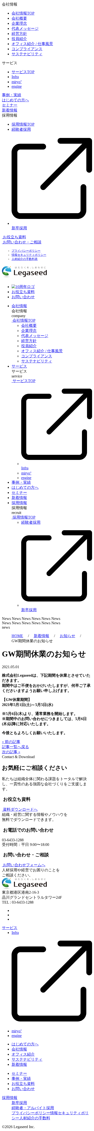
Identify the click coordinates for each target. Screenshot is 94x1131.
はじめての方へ (15, 100)
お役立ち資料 (23, 1084)
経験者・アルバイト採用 (33, 1108)
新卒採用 (19, 1103)
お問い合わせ (23, 1089)
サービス (19, 366)
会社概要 (19, 18)
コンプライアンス (27, 49)
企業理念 (19, 23)
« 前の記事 (11, 742)
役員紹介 (19, 39)
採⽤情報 (19, 503)
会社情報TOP (23, 13)
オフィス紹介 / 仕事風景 (32, 44)
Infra (15, 77)
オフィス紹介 (23, 1054)
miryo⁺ (17, 82)
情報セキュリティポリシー (29, 255)
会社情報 (19, 306)
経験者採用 (21, 129)
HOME (17, 636)
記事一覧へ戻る (15, 747)
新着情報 (9, 110)
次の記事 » (11, 752)
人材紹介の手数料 (34, 1118)
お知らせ (67, 636)
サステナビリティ (27, 54)
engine (17, 86)
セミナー (9, 105)
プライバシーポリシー (26, 250)
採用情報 (9, 1098)
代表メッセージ (25, 28)
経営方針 (19, 34)
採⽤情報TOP (23, 124)
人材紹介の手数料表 (25, 259)
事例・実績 (11, 95)
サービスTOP (23, 72)
